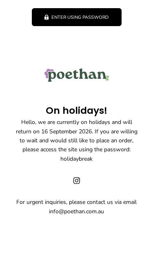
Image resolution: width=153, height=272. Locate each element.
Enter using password (80, 17)
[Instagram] (77, 181)
